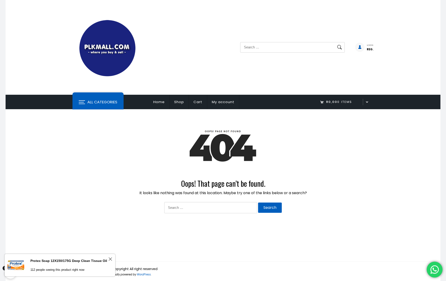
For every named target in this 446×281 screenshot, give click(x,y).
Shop (179, 101)
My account (223, 101)
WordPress (144, 274)
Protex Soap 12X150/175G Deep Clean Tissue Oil (68, 261)
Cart (197, 101)
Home (159, 101)
